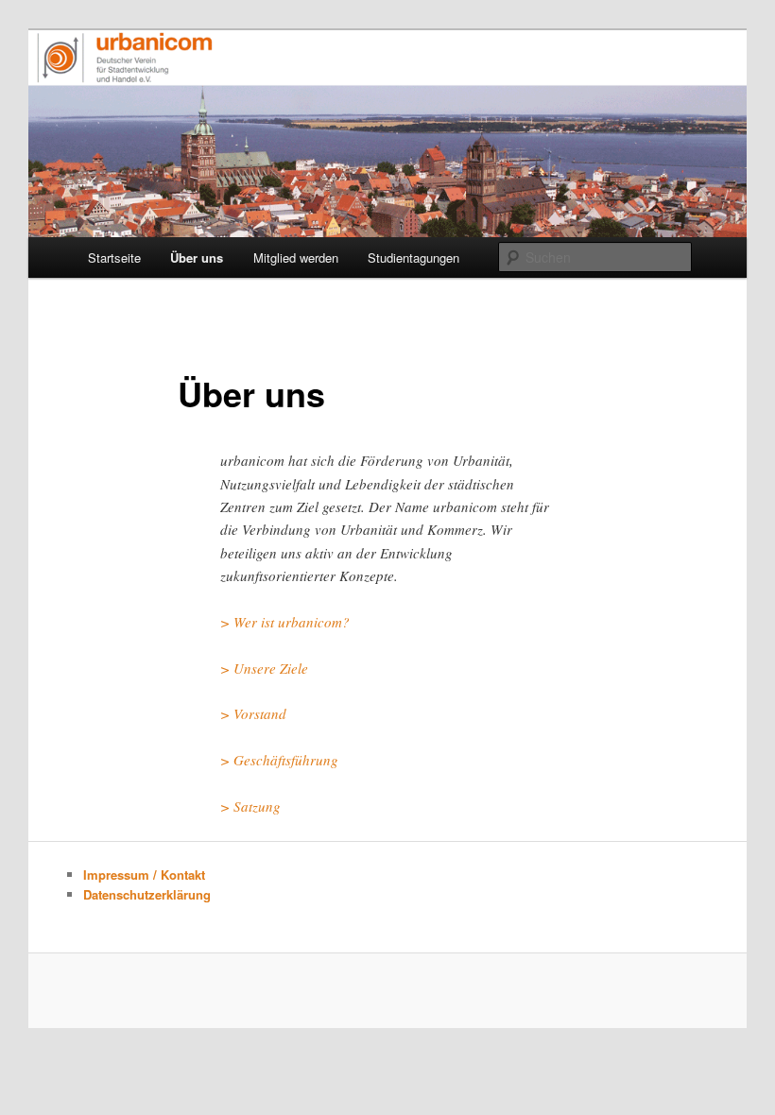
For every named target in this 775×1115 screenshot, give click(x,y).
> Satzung (250, 806)
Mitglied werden (295, 257)
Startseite (114, 257)
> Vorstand (253, 713)
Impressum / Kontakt (144, 874)
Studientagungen (413, 257)
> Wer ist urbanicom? (285, 621)
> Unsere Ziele (264, 668)
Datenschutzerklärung (147, 894)
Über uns (196, 257)
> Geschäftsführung (279, 759)
